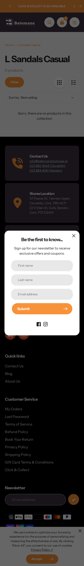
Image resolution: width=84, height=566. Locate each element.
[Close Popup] (74, 235)
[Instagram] (45, 323)
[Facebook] (39, 323)
